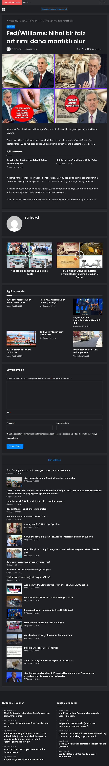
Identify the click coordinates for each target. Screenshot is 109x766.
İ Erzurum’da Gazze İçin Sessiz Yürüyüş (44, 622)
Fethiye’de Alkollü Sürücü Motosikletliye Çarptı (48, 597)
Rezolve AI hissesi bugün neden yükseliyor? (52, 301)
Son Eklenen (54, 460)
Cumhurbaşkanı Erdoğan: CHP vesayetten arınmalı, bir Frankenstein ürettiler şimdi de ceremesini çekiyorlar (59, 674)
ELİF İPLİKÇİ (16, 49)
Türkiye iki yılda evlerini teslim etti (52, 333)
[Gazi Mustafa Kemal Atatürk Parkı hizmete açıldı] (14, 482)
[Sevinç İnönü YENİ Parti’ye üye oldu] (14, 528)
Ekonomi (22, 21)
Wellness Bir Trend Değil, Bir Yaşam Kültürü (28, 577)
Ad (9, 412)
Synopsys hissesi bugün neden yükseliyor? (19, 301)
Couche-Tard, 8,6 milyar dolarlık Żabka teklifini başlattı (35, 501)
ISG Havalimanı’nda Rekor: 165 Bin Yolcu (76, 160)
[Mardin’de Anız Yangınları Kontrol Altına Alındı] (14, 639)
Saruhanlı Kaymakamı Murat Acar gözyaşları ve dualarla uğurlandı (58, 536)
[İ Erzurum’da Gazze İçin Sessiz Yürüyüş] (14, 626)
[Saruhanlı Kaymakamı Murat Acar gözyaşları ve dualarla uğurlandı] (14, 540)
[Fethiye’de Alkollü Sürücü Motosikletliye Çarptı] (14, 601)
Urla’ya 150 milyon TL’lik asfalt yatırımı (85, 351)
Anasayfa (12, 21)
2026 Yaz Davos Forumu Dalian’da (19, 351)
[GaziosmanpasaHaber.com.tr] (54, 9)
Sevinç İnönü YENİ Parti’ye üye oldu (42, 524)
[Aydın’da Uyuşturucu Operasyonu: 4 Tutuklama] (14, 664)
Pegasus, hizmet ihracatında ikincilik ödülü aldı (86, 320)
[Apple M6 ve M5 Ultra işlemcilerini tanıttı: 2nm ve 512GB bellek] (14, 588)
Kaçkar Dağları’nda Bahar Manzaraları (27, 509)
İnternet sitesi (62, 423)
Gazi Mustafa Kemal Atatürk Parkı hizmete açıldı (49, 478)
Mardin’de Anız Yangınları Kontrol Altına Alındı (48, 635)
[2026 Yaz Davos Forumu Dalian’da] (21, 339)
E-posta (11, 423)
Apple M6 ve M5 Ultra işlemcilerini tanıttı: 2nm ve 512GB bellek (56, 584)
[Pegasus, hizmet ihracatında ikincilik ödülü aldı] (87, 307)
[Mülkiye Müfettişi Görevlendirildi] (14, 651)
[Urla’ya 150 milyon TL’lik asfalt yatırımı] (87, 339)
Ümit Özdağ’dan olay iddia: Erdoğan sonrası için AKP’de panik (38, 470)
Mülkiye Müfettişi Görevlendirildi (41, 647)
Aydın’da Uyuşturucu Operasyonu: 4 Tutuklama (48, 660)
